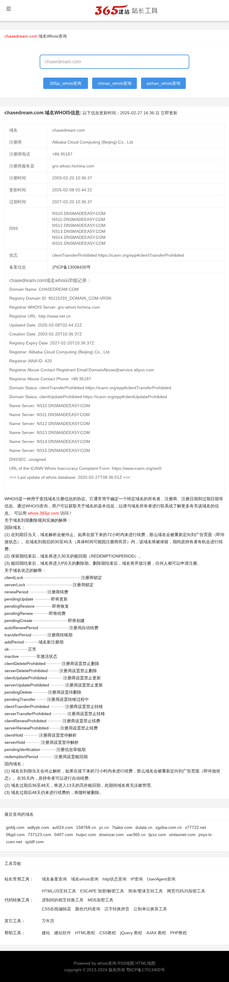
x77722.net (195, 827)
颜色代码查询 (87, 908)
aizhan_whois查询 (163, 83)
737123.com (39, 834)
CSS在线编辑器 (56, 908)
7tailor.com (122, 827)
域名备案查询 (54, 879)
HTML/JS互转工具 (59, 891)
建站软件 (62, 932)
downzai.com (111, 834)
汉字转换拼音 (116, 908)
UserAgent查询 (161, 879)
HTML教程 (85, 932)
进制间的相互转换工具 (62, 900)
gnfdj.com (15, 827)
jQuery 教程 (131, 932)
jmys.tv (205, 834)
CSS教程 (107, 932)
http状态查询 (114, 879)
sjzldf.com (34, 841)
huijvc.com (86, 834)
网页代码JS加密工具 (186, 891)
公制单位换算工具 (150, 908)
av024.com (62, 827)
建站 (46, 932)
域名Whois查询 (52, 36)
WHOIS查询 (36, 506)
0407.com (63, 834)
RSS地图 (125, 963)
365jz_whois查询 (65, 83)
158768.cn (86, 827)
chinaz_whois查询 (114, 83)
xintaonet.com (182, 834)
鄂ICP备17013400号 (145, 969)
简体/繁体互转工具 (145, 891)
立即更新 (169, 112)
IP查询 (137, 879)
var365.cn (136, 834)
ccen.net (14, 841)
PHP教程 (178, 932)
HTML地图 (145, 963)
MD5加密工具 (100, 900)
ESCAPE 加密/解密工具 (102, 891)
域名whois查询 (84, 879)
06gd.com (15, 834)
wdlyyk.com (38, 827)
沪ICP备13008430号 (71, 267)
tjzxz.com (157, 834)
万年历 (48, 920)
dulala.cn (143, 827)
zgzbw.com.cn (168, 827)
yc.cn (104, 827)
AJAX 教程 (156, 932)
